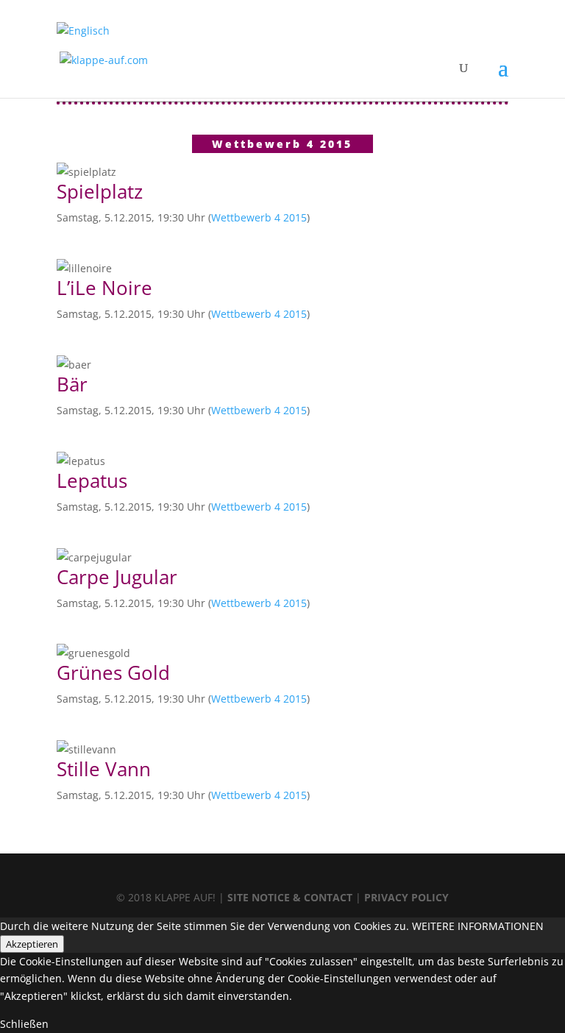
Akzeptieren (32, 944)
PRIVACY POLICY (406, 897)
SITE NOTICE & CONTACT (289, 897)
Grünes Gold (113, 672)
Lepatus (92, 480)
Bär (72, 384)
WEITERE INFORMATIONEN (478, 926)
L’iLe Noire (104, 287)
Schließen (24, 1024)
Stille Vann (104, 769)
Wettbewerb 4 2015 (259, 217)
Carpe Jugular (117, 577)
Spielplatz (100, 191)
